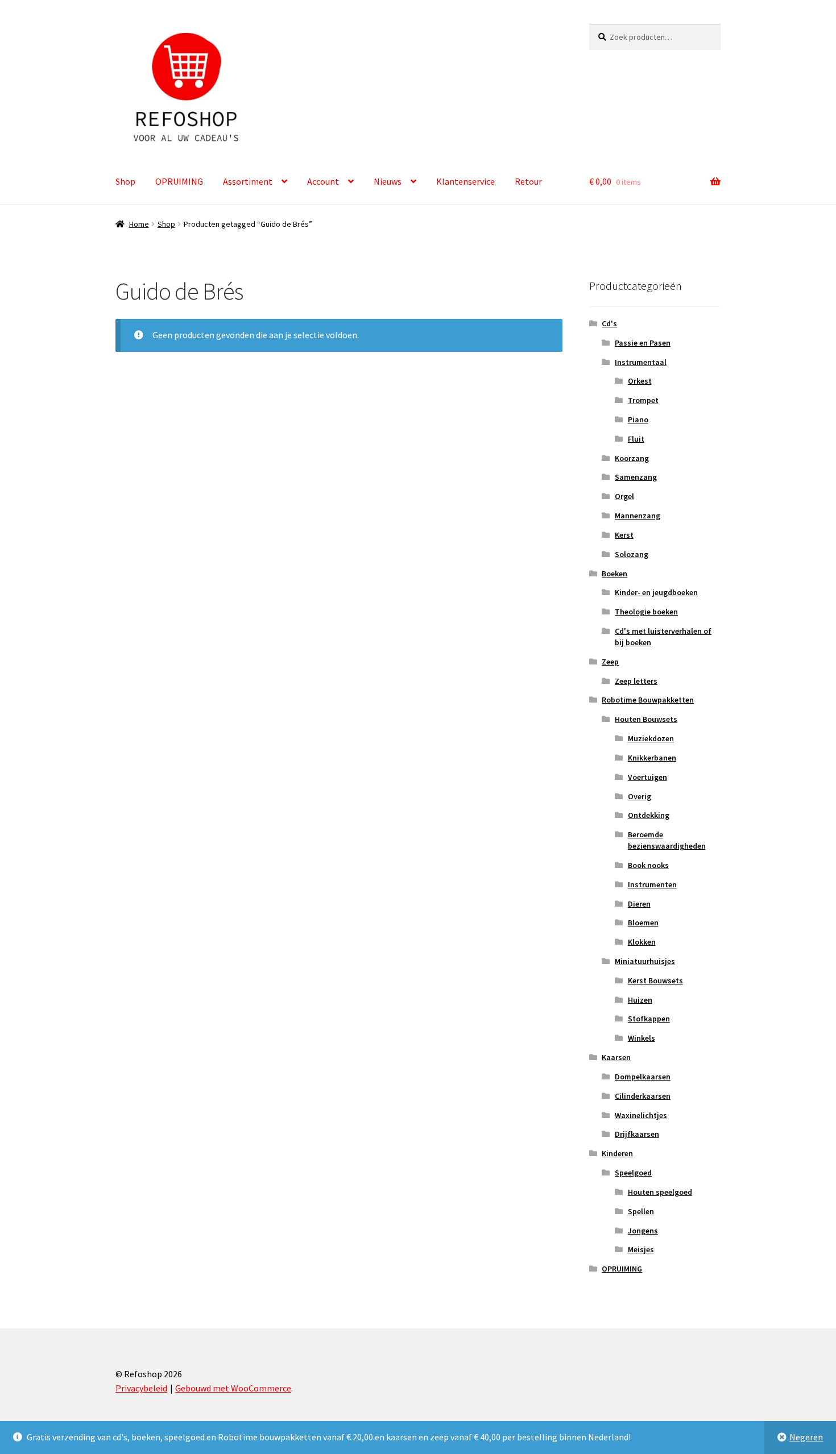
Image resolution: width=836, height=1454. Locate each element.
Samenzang (636, 477)
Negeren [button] (806, 1437)
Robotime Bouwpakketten (648, 700)
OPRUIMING (179, 181)
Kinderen (617, 1153)
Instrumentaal (641, 362)
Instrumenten (652, 884)
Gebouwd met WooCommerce (233, 1388)
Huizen (640, 1000)
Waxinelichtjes (641, 1115)
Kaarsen (616, 1057)
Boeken (614, 573)
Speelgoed (633, 1173)
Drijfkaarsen (637, 1134)
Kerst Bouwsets (655, 980)
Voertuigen (647, 777)
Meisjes (641, 1249)
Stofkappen (649, 1018)
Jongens (643, 1230)
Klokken (642, 942)
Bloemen (643, 922)
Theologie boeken (646, 611)
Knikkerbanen (652, 758)
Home (139, 224)
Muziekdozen (651, 738)
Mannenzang (637, 515)
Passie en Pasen (643, 343)
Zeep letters (636, 681)
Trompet (643, 400)
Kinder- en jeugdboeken (656, 592)
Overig (639, 796)
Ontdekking (648, 815)
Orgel (624, 496)
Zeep (610, 662)
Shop (125, 181)
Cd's (609, 323)
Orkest (640, 381)
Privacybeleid (141, 1388)
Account (323, 181)
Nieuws (388, 181)
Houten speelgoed (660, 1192)
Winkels (641, 1038)
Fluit (636, 439)
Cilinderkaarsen (643, 1096)
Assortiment (247, 181)
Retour (528, 181)
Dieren (639, 904)
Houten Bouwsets (646, 719)
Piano (638, 419)
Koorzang (632, 458)
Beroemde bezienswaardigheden (667, 840)
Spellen (641, 1211)
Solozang (631, 554)
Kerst (624, 535)
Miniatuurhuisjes (645, 961)
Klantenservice (465, 181)
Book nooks (648, 865)
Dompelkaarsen (643, 1076)
